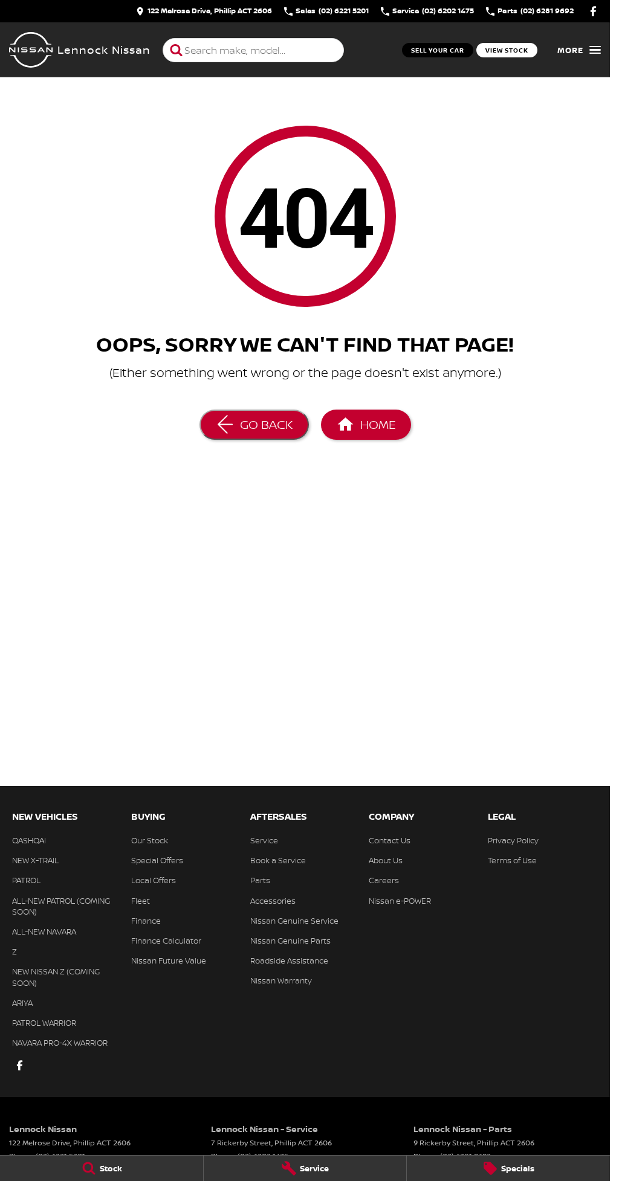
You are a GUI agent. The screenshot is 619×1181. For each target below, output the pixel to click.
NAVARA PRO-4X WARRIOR (60, 1042)
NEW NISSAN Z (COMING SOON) (56, 977)
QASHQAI (29, 840)
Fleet (140, 900)
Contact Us (389, 840)
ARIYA (22, 1002)
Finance (146, 920)
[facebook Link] (593, 11)
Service (264, 840)
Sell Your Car (437, 50)
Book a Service (278, 860)
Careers (384, 880)
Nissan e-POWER (400, 900)
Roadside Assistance (289, 960)
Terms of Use (512, 860)
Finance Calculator (166, 940)
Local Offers (153, 880)
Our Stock (149, 840)
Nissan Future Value (168, 960)
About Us (386, 860)
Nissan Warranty (281, 980)
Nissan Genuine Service (294, 920)
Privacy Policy (513, 840)
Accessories (273, 900)
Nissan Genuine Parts (290, 940)
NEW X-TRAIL (35, 860)
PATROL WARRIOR (44, 1022)
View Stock (506, 50)
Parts (260, 880)
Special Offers (157, 860)
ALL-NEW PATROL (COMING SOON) (61, 906)
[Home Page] (31, 50)
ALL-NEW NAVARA (44, 931)
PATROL (26, 880)
